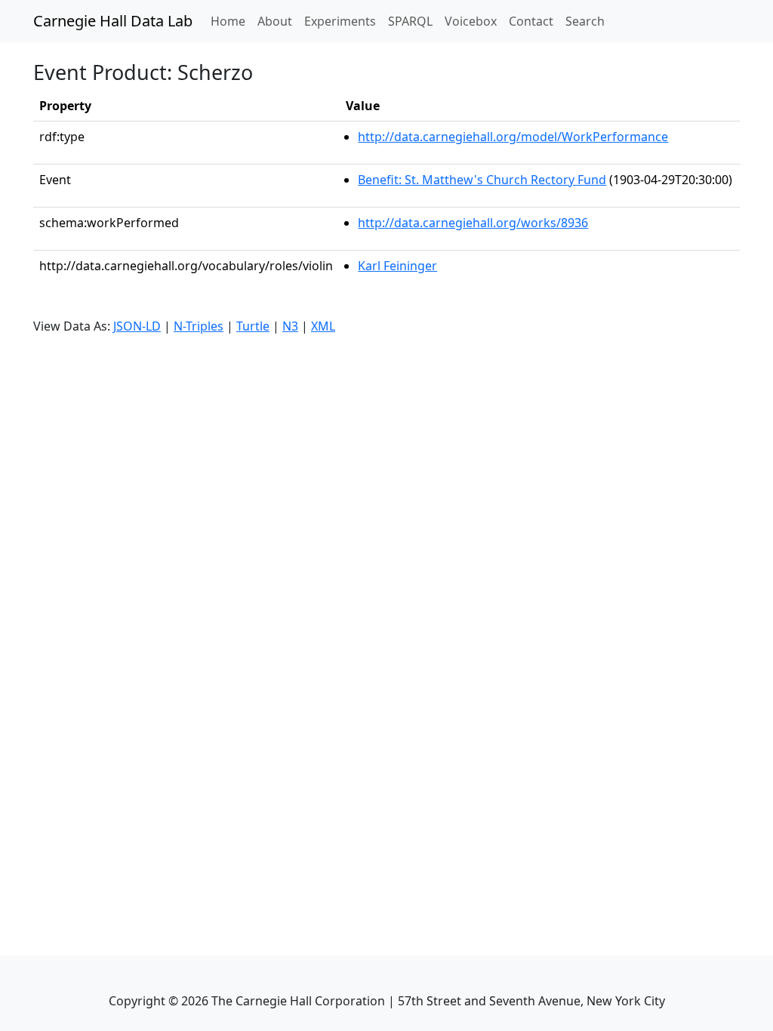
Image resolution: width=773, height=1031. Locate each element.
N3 (290, 326)
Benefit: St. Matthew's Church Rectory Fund (482, 179)
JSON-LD (137, 326)
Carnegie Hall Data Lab (112, 21)
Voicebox (471, 21)
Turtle (252, 326)
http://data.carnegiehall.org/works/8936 (473, 222)
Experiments (340, 21)
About (274, 21)
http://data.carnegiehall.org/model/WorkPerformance (513, 136)
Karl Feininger (397, 265)
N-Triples (198, 326)
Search (585, 21)
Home (231, 20)
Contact (531, 21)
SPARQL (410, 21)
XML (323, 326)
